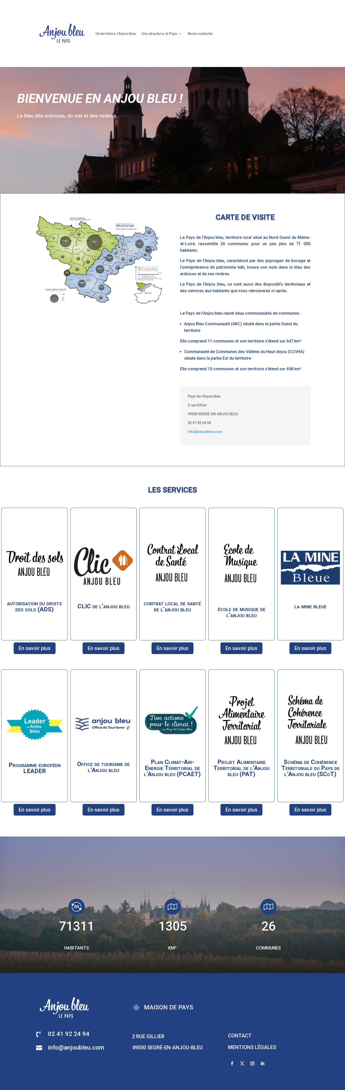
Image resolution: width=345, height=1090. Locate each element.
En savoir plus (35, 648)
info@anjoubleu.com (205, 432)
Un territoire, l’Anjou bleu (115, 34)
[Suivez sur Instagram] (252, 1063)
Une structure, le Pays (159, 34)
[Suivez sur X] (242, 1063)
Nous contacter (200, 34)
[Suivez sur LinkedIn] (262, 1063)
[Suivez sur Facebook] (232, 1063)
